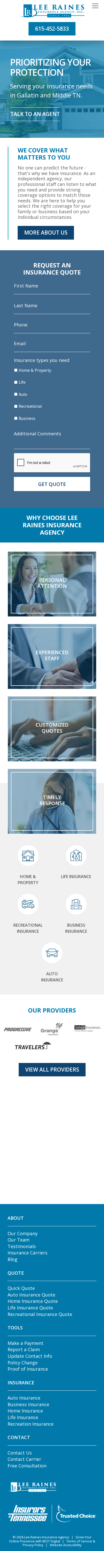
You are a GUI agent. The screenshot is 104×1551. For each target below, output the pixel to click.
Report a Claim (24, 1349)
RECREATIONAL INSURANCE (28, 928)
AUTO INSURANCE (52, 977)
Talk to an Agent (35, 114)
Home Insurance (25, 1411)
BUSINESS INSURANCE (76, 928)
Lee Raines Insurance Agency (46, 1537)
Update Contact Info (30, 1356)
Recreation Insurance (31, 1424)
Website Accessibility (66, 1545)
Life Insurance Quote (30, 1308)
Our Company (23, 1233)
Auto (23, 394)
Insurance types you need (41, 360)
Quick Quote (21, 1288)
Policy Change (23, 1363)
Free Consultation (27, 1466)
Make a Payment (25, 1343)
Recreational (30, 406)
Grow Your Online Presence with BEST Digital (50, 1539)
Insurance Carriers (27, 1253)
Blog (12, 1259)
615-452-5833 (52, 28)
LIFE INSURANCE (76, 876)
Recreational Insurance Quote (40, 1314)
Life (22, 382)
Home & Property (35, 370)
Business (27, 418)
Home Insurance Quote (33, 1301)
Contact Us (20, 1453)
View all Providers (52, 1069)
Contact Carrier (24, 1459)
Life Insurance (23, 1417)
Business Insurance (28, 1404)
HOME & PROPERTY (28, 879)
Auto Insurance (24, 1398)
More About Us (45, 232)
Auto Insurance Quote (31, 1295)
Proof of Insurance (28, 1369)
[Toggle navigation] (95, 6)
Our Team (19, 1240)
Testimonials (22, 1246)
